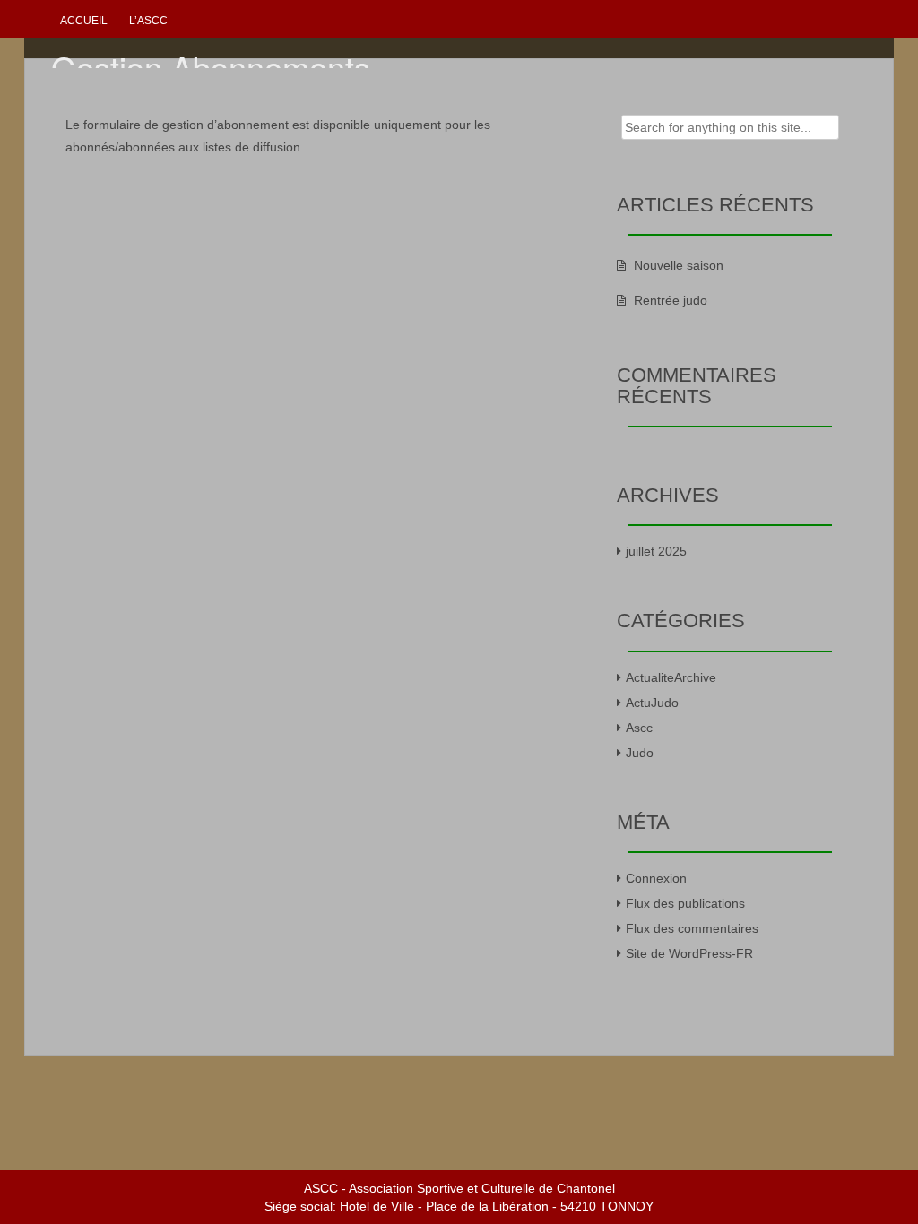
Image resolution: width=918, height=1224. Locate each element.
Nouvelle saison (678, 265)
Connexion (656, 878)
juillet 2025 (656, 551)
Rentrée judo (670, 300)
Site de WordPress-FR (689, 953)
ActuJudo (652, 702)
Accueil (84, 20)
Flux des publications (685, 903)
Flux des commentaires (692, 928)
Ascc (639, 727)
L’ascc (148, 20)
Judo (640, 753)
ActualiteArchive (671, 677)
